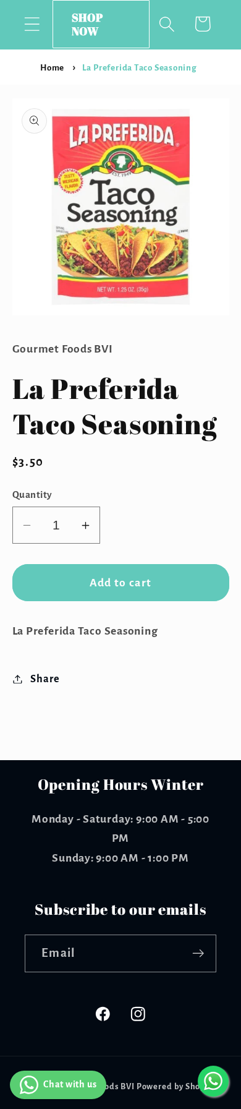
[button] (31, 23)
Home (52, 67)
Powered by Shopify (176, 1086)
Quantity (32, 494)
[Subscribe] (198, 953)
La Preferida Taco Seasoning (139, 67)
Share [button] (44, 679)
